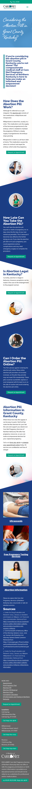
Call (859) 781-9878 (9, 720)
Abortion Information (16, 589)
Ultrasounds (16, 521)
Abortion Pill (7, 688)
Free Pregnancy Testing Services (16, 555)
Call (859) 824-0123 (9, 734)
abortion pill (17, 113)
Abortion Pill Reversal (10, 690)
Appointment (7, 683)
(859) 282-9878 (15, 442)
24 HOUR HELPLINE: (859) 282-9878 (15, 780)
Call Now (15, 2)
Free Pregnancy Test (10, 685)
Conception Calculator (10, 695)
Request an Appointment (16, 152)
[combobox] (16, 281)
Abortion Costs (8, 692)
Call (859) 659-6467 (9, 748)
